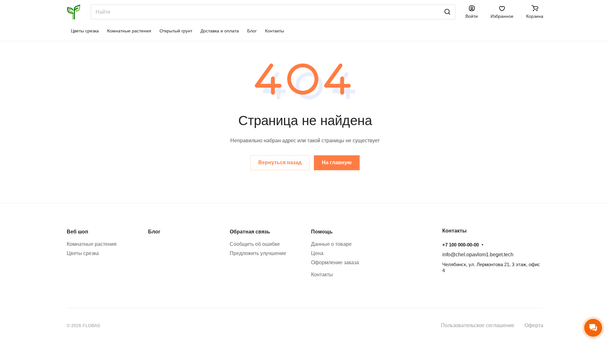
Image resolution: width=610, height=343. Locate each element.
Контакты (322, 274)
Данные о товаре (331, 244)
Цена (317, 253)
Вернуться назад (280, 162)
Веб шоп (77, 231)
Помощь (322, 231)
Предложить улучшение (258, 253)
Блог (154, 231)
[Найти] (447, 11)
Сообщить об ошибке (255, 244)
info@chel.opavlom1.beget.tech (477, 254)
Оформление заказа (335, 262)
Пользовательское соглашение (477, 325)
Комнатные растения (92, 244)
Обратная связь (250, 231)
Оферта (534, 325)
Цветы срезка (83, 253)
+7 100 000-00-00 (460, 244)
